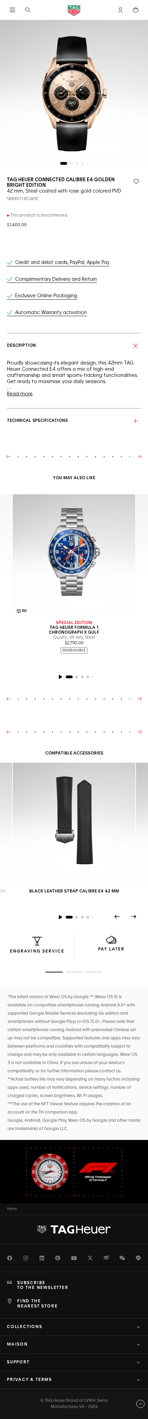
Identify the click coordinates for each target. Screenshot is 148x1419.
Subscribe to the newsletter (42, 1285)
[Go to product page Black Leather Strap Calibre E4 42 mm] (74, 824)
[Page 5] (87, 163)
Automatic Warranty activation (51, 312)
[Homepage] (74, 10)
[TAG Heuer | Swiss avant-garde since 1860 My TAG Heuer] (74, 1229)
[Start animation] (60, 917)
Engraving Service (37, 951)
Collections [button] (24, 1327)
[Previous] (117, 916)
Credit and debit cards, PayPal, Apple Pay (62, 262)
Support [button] (18, 1362)
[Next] (133, 916)
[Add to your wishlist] (136, 181)
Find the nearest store (37, 1303)
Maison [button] (17, 1344)
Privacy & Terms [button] (29, 1380)
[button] (120, 9)
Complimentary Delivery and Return (56, 279)
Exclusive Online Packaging (46, 295)
